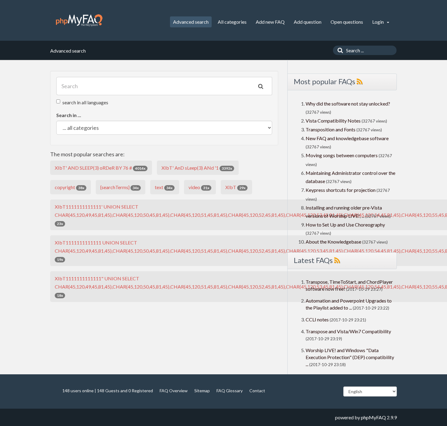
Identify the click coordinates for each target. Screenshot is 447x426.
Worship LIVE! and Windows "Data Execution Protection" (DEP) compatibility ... (350, 357)
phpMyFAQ (373, 417)
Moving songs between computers (342, 155)
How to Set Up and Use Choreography (345, 224)
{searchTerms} (119, 187)
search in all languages (85, 102)
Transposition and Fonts (330, 129)
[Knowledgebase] (79, 20)
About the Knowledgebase (333, 241)
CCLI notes (317, 319)
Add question (307, 22)
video (199, 187)
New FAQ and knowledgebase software (347, 138)
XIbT (235, 187)
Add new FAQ (270, 22)
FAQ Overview (174, 390)
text (163, 187)
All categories (232, 22)
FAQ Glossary (230, 390)
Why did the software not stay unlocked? (348, 103)
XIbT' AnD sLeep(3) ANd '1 (196, 168)
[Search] (339, 50)
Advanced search (191, 22)
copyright (69, 187)
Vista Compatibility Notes (333, 120)
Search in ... (68, 115)
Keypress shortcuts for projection (341, 190)
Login (378, 22)
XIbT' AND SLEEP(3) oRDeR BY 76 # (100, 168)
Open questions (347, 22)
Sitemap (202, 390)
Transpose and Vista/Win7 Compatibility (348, 331)
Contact (257, 390)
